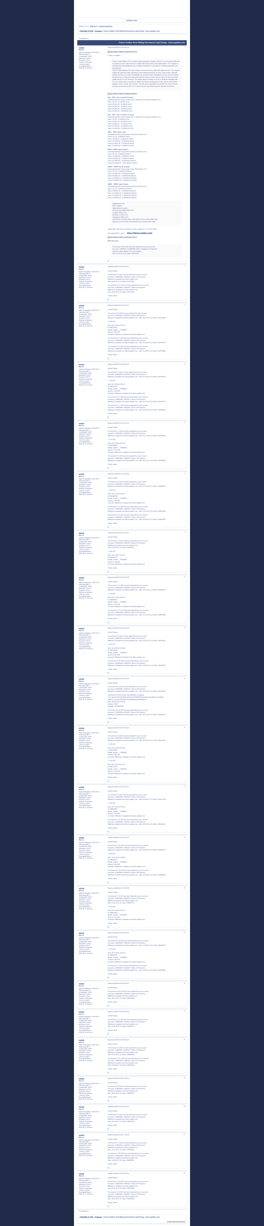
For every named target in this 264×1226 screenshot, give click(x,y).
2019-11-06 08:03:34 (122, 1040)
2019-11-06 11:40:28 (122, 1078)
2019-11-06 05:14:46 (122, 1011)
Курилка (98, 31)
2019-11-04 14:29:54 (122, 474)
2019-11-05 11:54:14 (122, 786)
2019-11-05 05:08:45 (122, 678)
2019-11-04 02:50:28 (122, 47)
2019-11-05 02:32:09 (122, 628)
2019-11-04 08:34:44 (122, 364)
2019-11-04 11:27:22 (122, 423)
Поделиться (112, 47)
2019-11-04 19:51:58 (122, 577)
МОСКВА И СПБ (86, 31)
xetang (81, 48)
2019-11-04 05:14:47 (122, 305)
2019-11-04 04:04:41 (122, 266)
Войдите (93, 26)
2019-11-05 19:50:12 (122, 932)
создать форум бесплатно (176, 1221)
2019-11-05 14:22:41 (122, 837)
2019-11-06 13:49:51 (122, 1106)
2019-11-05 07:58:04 (122, 728)
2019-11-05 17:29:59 (122, 888)
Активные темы (131, 20)
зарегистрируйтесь (105, 26)
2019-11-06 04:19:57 (122, 983)
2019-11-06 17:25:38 (122, 1135)
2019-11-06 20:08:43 (122, 1173)
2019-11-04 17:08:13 (122, 532)
